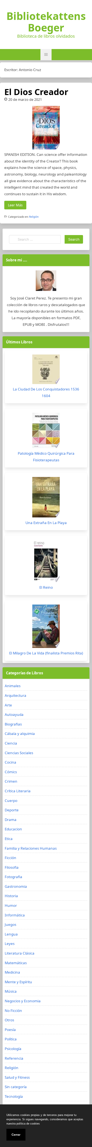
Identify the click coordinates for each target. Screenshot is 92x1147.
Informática (15, 915)
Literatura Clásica (19, 953)
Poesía (10, 1029)
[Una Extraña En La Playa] (46, 498)
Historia (11, 895)
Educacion (13, 829)
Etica (9, 838)
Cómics (11, 771)
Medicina (12, 972)
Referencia (14, 1058)
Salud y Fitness (17, 1077)
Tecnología (14, 1096)
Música (11, 991)
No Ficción (13, 1010)
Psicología (13, 1048)
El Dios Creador (36, 92)
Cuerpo (11, 800)
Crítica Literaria (18, 790)
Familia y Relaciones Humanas (31, 848)
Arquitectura (15, 695)
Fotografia (13, 876)
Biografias (13, 724)
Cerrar (16, 1134)
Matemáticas (16, 962)
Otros (9, 1019)
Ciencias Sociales (19, 752)
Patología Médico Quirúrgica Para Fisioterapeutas (46, 456)
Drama (10, 819)
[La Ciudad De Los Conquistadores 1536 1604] (46, 370)
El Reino (46, 587)
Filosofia (12, 867)
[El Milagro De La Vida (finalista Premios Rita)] (46, 627)
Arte (8, 705)
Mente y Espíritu (18, 981)
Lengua (11, 934)
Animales (13, 685)
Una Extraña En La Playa (46, 522)
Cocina (10, 762)
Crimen (11, 781)
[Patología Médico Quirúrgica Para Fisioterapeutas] (46, 431)
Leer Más (15, 205)
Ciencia (11, 743)
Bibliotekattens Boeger (46, 21)
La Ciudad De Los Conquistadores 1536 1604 (46, 392)
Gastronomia (16, 886)
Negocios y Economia (23, 1000)
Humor (11, 905)
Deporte (12, 809)
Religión (34, 217)
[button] (46, 54)
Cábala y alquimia (20, 733)
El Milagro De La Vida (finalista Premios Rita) (46, 653)
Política (11, 1039)
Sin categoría (16, 1086)
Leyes (10, 943)
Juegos (10, 924)
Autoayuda (14, 714)
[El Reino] (46, 562)
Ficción (10, 857)
